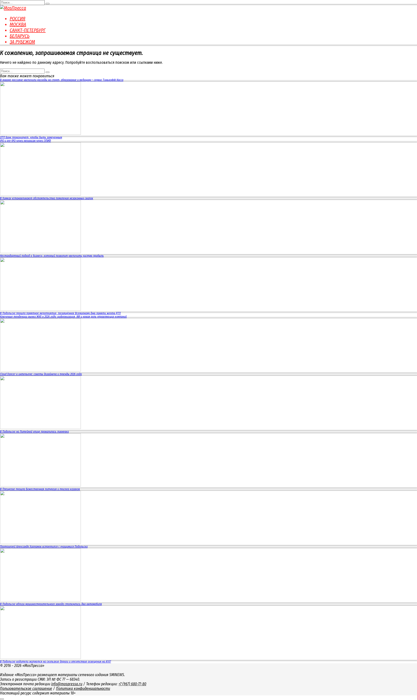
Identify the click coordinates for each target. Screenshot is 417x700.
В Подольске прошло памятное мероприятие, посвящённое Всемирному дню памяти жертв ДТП (60, 313)
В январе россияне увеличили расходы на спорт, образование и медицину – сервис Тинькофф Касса (61, 80)
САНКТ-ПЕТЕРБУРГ (28, 30)
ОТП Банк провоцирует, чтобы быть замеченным (31, 137)
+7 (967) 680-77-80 (132, 684)
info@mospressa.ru (66, 684)
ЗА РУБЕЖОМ (22, 42)
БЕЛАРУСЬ (19, 36)
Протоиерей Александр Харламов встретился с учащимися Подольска (44, 546)
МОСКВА (18, 24)
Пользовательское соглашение (26, 688)
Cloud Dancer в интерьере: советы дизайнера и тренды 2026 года (41, 374)
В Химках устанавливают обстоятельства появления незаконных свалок (46, 198)
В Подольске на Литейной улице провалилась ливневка (34, 431)
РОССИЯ (17, 18)
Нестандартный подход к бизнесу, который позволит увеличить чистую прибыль (52, 255)
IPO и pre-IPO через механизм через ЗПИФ (25, 141)
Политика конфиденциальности (83, 688)
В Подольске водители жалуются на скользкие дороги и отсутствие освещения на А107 (55, 661)
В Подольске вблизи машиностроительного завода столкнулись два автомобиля (51, 604)
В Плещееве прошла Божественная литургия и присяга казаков (40, 489)
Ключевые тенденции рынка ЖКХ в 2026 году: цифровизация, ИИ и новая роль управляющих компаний (63, 316)
